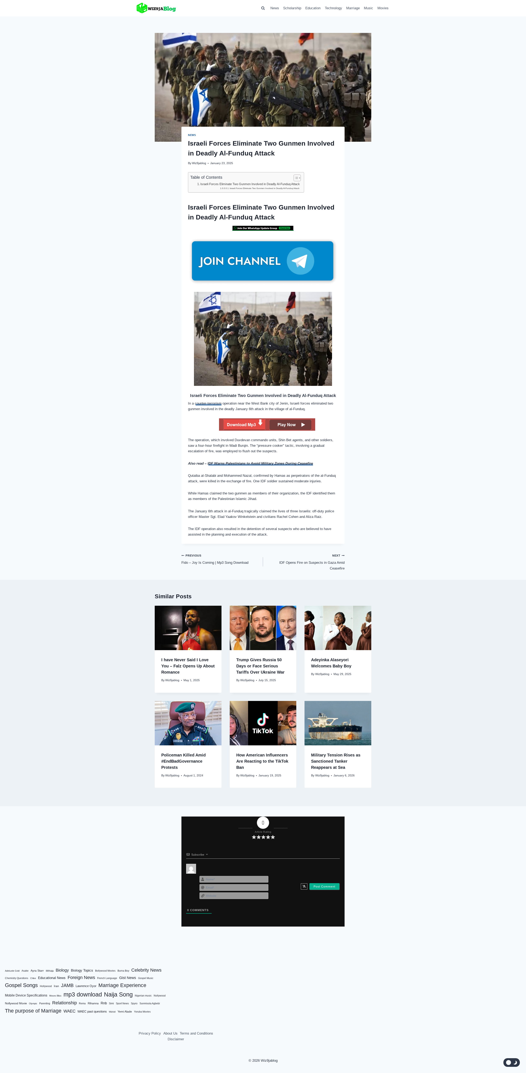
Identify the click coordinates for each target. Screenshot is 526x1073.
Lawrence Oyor (86, 986)
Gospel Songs (21, 985)
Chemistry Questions (16, 978)
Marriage (353, 8)
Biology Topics (82, 970)
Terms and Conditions (196, 1033)
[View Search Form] (263, 8)
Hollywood (46, 986)
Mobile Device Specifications (26, 995)
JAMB (67, 985)
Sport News (122, 1003)
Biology (62, 970)
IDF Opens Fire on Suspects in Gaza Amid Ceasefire (312, 562)
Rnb (104, 1003)
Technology (333, 8)
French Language (107, 978)
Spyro (134, 1003)
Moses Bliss (55, 995)
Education (313, 8)
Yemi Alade (125, 1011)
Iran (56, 986)
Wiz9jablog (199, 163)
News (274, 8)
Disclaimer (176, 1039)
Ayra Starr (37, 970)
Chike (33, 978)
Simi (111, 1003)
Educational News (52, 978)
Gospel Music (145, 978)
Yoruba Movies (142, 1011)
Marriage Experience (122, 985)
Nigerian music (143, 995)
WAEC (69, 1011)
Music (368, 8)
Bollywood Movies (105, 970)
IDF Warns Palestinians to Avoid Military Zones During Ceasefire (260, 463)
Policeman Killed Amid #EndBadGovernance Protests (183, 761)
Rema (82, 1003)
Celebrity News (146, 970)
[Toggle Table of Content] (295, 177)
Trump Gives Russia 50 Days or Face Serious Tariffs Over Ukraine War (260, 666)
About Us (170, 1033)
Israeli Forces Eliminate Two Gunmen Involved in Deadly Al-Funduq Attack (250, 184)
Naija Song (118, 994)
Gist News (127, 978)
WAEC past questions (92, 1011)
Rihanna (93, 1003)
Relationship (64, 1002)
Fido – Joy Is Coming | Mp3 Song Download (214, 559)
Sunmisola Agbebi (150, 1003)
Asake (25, 970)
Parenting (44, 1003)
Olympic (33, 1003)
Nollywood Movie (16, 1003)
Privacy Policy (150, 1033)
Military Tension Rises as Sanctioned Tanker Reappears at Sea (335, 761)
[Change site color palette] (511, 1062)
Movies (383, 8)
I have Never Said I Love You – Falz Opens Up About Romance (188, 666)
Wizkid (112, 1011)
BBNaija (50, 971)
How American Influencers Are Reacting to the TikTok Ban (262, 761)
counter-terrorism (208, 403)
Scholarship (292, 8)
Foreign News (81, 977)
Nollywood (160, 995)
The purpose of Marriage (33, 1011)
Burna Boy (123, 970)
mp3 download (82, 994)
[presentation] (188, 628)
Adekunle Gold (12, 971)
